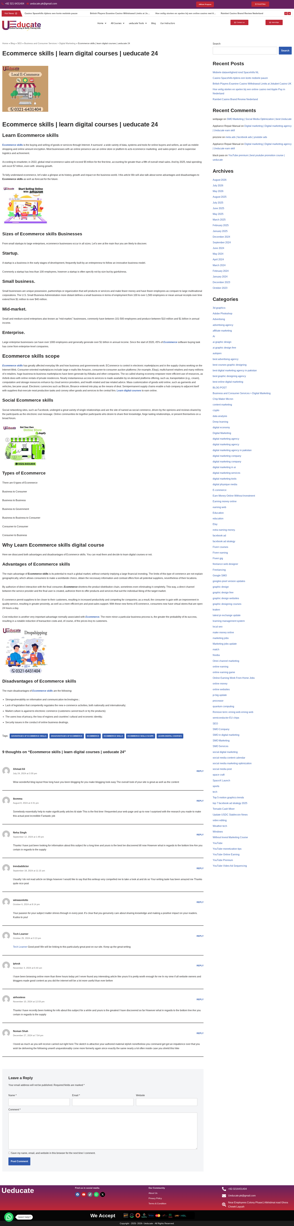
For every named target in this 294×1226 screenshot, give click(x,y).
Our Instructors (167, 23)
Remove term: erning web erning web (233, 712)
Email (76, 1095)
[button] (102, 23)
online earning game (224, 672)
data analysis (220, 416)
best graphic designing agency (229, 376)
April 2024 (218, 259)
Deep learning (220, 421)
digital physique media (225, 484)
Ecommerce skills (113, 736)
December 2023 (221, 282)
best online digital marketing (228, 381)
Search (217, 43)
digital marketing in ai (224, 467)
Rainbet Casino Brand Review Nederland (182, 13)
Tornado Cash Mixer (224, 809)
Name (12, 1095)
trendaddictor (21, 866)
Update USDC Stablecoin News (230, 814)
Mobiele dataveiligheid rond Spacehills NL (236, 72)
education (218, 518)
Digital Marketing (222, 433)
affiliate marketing (222, 330)
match (216, 649)
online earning (220, 666)
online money (220, 683)
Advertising (219, 319)
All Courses (116, 23)
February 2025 (221, 225)
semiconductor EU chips (226, 717)
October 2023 (220, 288)
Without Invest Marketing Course (230, 837)
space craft (218, 774)
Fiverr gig (218, 558)
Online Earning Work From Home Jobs (234, 678)
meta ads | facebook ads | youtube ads (246, 137)
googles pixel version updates (229, 581)
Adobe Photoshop (222, 313)
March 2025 (219, 219)
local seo (217, 626)
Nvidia (216, 655)
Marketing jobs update (225, 643)
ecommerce (93, 736)
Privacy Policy (155, 1198)
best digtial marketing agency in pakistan (235, 370)
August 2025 (219, 197)
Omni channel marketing (226, 661)
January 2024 (220, 276)
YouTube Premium (223, 860)
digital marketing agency (226, 438)
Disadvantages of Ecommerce (66, 736)
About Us (153, 1193)
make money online (223, 632)
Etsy (215, 524)
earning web (219, 507)
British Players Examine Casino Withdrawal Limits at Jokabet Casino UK (68, 13)
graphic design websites (226, 598)
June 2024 (218, 248)
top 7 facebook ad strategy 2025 (230, 803)
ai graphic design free (224, 347)
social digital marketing (225, 752)
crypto (216, 410)
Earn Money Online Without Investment (234, 495)
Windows (218, 831)
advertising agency (223, 325)
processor (218, 700)
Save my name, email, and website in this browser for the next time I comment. (53, 1153)
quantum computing (223, 706)
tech (215, 792)
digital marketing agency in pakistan (232, 450)
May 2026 (218, 191)
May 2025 (218, 214)
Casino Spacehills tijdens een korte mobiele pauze (240, 78)
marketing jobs (221, 638)
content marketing (222, 404)
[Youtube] (83, 1194)
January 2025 (220, 231)
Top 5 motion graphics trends (228, 797)
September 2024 (222, 242)
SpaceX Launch (221, 780)
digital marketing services (226, 473)
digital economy (221, 427)
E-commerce (219, 490)
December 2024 (221, 236)
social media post (222, 769)
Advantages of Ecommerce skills (28, 736)
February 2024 (221, 271)
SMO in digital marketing (226, 735)
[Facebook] (77, 1194)
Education (218, 513)
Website (140, 1095)
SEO (19, 43)
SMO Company (221, 729)
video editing (220, 820)
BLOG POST (220, 387)
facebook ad (219, 535)
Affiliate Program (205, 4)
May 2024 (218, 253)
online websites (221, 689)
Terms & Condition (157, 1203)
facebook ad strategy (224, 541)
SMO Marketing (221, 740)
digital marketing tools (224, 478)
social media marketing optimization (232, 763)
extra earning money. (224, 530)
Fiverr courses (220, 547)
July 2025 (218, 202)
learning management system (229, 621)
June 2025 (218, 208)
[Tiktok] (90, 1194)
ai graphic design (222, 342)
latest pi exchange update (227, 615)
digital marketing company (227, 456)
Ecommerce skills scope (141, 736)
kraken (216, 609)
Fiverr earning (220, 552)
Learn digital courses (170, 736)
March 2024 (219, 265)
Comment (14, 1109)
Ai (214, 336)
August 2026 (219, 180)
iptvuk (16, 963)
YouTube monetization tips (227, 848)
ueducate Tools (136, 23)
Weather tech (220, 826)
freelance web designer (225, 564)
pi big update (220, 695)
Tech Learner (20, 934)
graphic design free (223, 592)
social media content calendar (229, 757)
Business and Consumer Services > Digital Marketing (49, 43)
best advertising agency (225, 359)
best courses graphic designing (230, 364)
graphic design (221, 587)
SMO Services (220, 746)
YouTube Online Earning (226, 854)
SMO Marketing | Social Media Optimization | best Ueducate (259, 119)
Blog (153, 23)
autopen (217, 353)
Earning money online (225, 501)
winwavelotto (20, 900)
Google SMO (220, 575)
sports (216, 786)
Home (100, 23)
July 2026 (218, 185)
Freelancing (219, 570)
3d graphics (219, 308)
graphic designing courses (227, 604)
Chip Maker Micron (223, 399)
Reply (200, 771)
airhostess (19, 997)
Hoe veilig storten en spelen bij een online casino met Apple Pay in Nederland (136, 13)
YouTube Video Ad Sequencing (230, 865)
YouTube (217, 843)
